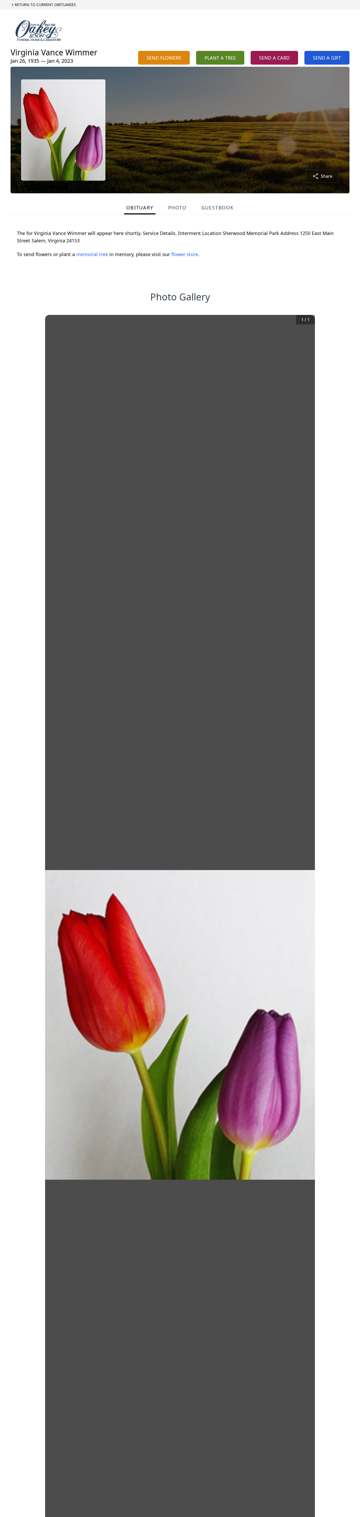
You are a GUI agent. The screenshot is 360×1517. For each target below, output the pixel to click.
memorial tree (92, 254)
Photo (177, 207)
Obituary (139, 207)
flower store (184, 254)
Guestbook (217, 207)
